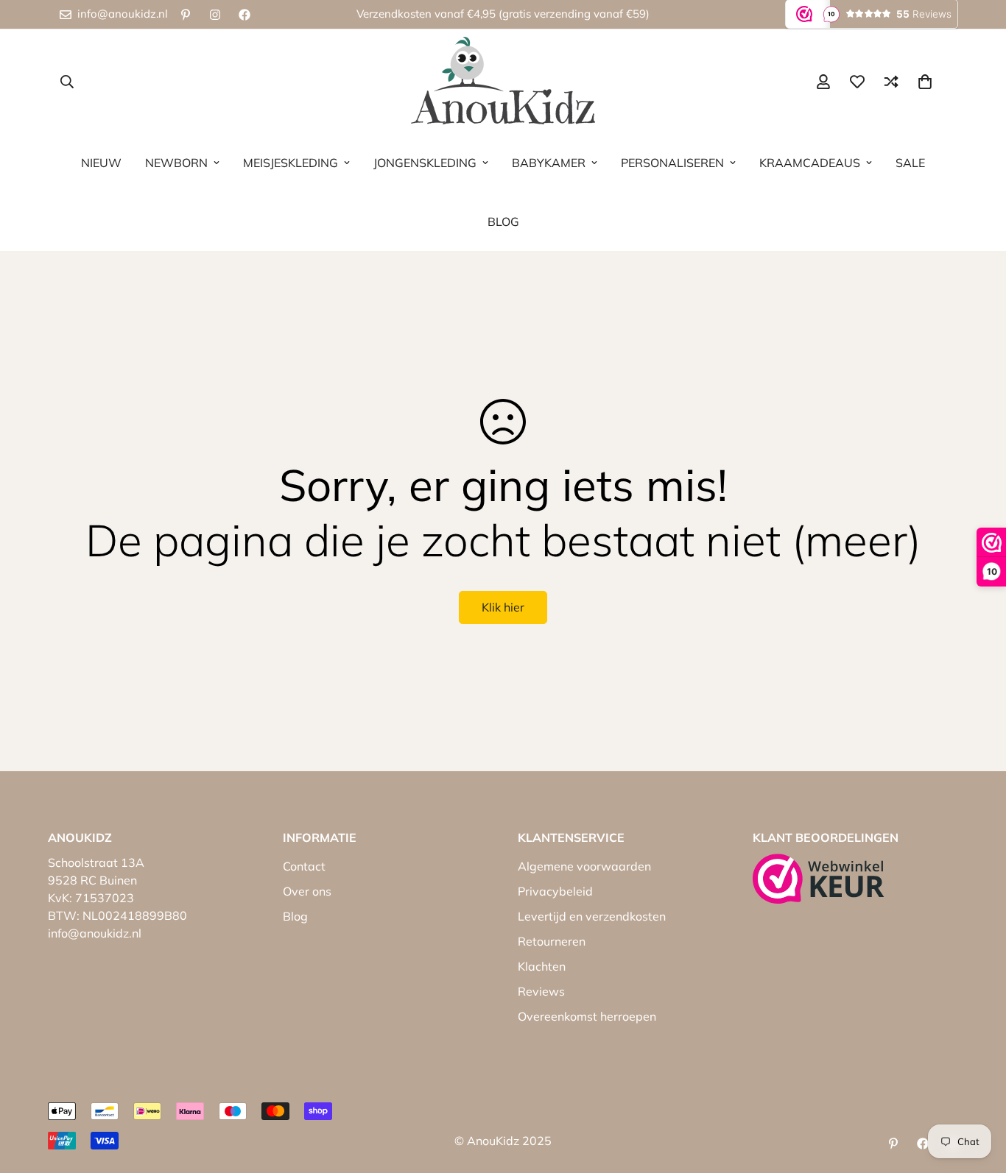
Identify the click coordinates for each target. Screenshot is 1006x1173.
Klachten (542, 966)
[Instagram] (215, 15)
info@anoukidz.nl (94, 933)
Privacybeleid (555, 891)
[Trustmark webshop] (818, 879)
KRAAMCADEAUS (809, 162)
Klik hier (503, 607)
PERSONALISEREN (672, 162)
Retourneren (551, 941)
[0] (925, 82)
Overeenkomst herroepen (587, 1016)
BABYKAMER (548, 162)
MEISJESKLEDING (290, 162)
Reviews (541, 991)
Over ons (307, 891)
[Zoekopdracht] (67, 81)
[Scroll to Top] (977, 1093)
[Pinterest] (185, 15)
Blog (295, 916)
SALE (910, 162)
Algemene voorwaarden (584, 866)
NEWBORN (176, 162)
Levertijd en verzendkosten (592, 916)
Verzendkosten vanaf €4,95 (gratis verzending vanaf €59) (503, 14)
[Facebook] (244, 15)
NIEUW (101, 162)
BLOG (503, 221)
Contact (304, 866)
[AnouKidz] (503, 81)
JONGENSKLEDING (424, 162)
